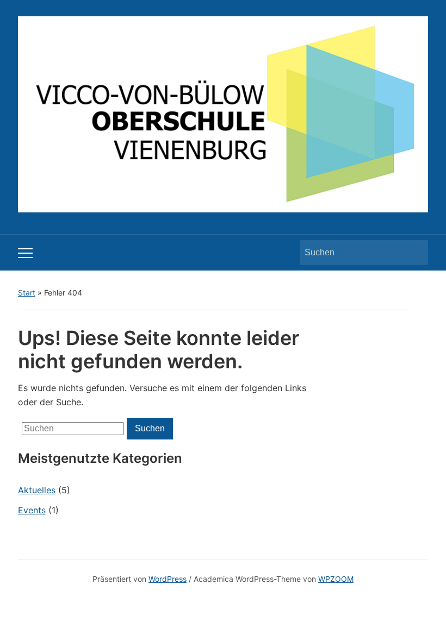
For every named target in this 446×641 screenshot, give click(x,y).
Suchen (414, 252)
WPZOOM (336, 578)
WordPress (167, 578)
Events (32, 510)
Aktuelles (36, 490)
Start (26, 292)
